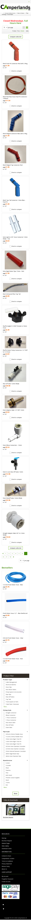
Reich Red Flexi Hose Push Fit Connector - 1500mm (15, 97)
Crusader (8, 765)
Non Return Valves (11, 689)
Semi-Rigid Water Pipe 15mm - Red (13, 271)
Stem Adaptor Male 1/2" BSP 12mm (13, 410)
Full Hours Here (19, 21)
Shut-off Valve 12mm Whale (11, 384)
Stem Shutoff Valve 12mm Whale (12, 498)
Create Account (6, 881)
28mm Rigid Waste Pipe (12, 754)
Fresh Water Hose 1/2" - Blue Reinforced (15, 613)
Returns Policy (6, 866)
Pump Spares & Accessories (14, 692)
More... (5, 706)
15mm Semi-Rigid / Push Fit (13, 744)
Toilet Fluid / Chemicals (12, 704)
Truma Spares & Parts (12, 702)
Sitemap (4, 838)
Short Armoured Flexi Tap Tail (11, 294)
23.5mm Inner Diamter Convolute (15, 749)
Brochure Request (8, 817)
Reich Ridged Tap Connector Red (12, 165)
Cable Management (11, 682)
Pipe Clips (8, 694)
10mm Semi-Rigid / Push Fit (13, 739)
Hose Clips (9, 687)
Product (14, 31)
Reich (7, 780)
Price (18, 31)
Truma (8, 782)
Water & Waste (20, 13)
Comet (8, 763)
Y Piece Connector (11, 720)
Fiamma (8, 770)
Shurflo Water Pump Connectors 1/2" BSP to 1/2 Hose (15, 351)
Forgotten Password (7, 879)
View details (15, 49)
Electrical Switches (11, 684)
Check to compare (16, 71)
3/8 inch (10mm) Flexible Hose (14, 734)
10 (10, 557)
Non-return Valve (10, 722)
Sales (27, 31)
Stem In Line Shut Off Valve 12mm (13, 472)
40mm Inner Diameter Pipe (13, 756)
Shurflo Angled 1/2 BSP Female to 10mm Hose (15, 327)
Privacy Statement (7, 864)
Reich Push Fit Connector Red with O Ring (15, 63)
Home (2, 13)
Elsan (7, 768)
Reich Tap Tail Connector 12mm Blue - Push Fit (14, 201)
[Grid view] (27, 27)
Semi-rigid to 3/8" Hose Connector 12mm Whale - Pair (15, 238)
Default (22, 31)
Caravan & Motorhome (10, 13)
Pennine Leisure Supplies (13, 777)
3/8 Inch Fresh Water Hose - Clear (13, 638)
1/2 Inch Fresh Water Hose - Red (13, 659)
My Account (5, 876)
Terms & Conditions (7, 861)
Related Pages (6, 843)
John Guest (9, 775)
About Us (4, 869)
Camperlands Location (8, 858)
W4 (7, 785)
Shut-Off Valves (10, 697)
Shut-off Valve (10, 725)
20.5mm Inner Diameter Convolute (15, 746)
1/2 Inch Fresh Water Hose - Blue (13, 585)
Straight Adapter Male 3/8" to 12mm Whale (14, 534)
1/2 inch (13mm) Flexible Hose (14, 736)
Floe (7, 773)
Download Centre (7, 848)
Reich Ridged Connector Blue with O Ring (15, 133)
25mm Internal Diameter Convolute (16, 751)
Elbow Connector (10, 715)
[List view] (24, 27)
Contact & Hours (6, 856)
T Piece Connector (11, 717)
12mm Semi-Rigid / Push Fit (13, 741)
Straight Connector (11, 713)
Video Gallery (5, 846)
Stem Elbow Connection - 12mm (12, 445)
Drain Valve (9, 727)
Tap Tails (8, 699)
